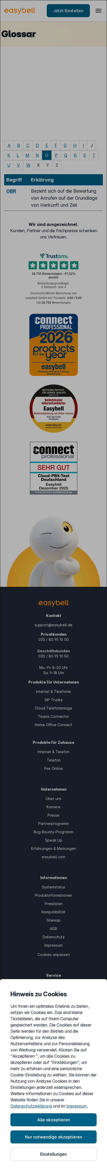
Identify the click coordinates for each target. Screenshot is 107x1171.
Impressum (76, 1106)
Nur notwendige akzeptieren (53, 1137)
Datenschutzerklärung (31, 1106)
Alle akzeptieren (53, 1119)
